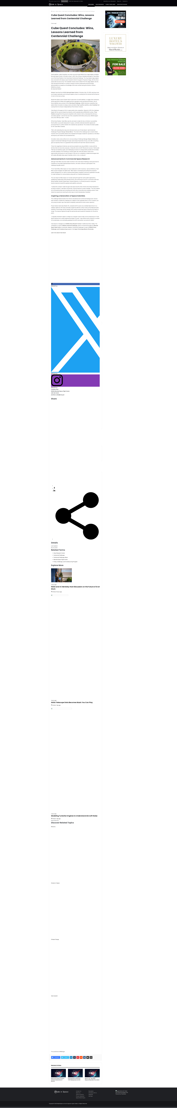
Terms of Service (80, 1094)
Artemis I (53, 92)
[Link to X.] (95, 485)
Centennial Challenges (59, 555)
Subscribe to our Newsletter (109, 1)
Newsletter (90, 1091)
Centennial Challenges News (61, 557)
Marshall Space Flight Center (61, 559)
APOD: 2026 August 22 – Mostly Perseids (78, 1)
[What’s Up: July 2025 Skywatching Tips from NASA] (92, 1073)
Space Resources (100, 4)
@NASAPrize (54, 286)
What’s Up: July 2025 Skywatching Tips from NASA (92, 1079)
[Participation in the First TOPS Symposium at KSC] (75, 1073)
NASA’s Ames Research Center (73, 223)
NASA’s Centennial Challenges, (70, 225)
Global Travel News (110, 4)
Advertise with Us (92, 1092)
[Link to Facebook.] (54, 488)
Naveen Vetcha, (92, 139)
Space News (91, 4)
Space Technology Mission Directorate (84, 229)
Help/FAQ (90, 1094)
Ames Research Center (59, 553)
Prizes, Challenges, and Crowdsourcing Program (65, 561)
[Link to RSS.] (77, 539)
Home (53, 11)
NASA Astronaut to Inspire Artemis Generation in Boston (57, 1080)
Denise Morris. (69, 131)
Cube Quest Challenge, (74, 103)
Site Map (90, 1096)
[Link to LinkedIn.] (54, 491)
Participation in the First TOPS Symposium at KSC (74, 1079)
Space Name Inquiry (80, 1097)
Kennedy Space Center (72, 92)
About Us (119, 1)
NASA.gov (62, 1051)
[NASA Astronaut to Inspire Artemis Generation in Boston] (58, 1073)
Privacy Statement (80, 1096)
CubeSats (94, 105)
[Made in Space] (56, 4)
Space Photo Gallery (122, 4)
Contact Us (125, 1)
